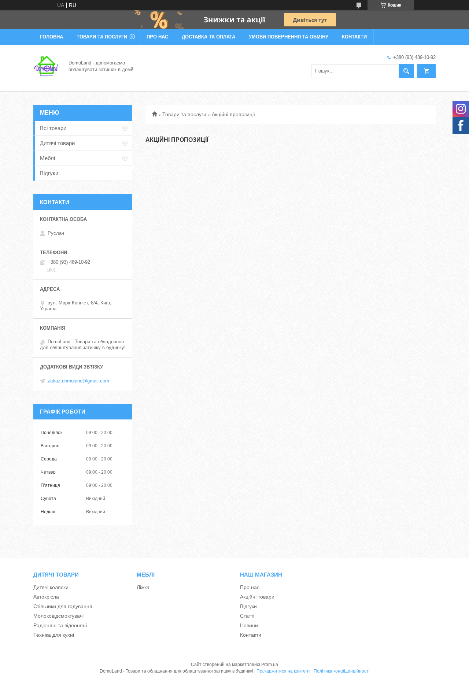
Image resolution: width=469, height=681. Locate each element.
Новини (249, 625)
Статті (247, 616)
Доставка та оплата (208, 37)
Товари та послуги (102, 37)
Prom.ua (269, 664)
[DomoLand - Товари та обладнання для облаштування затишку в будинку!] (46, 66)
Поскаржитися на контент (283, 671)
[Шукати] (406, 71)
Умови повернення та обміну (288, 37)
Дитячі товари (57, 143)
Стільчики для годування (62, 606)
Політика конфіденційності (342, 671)
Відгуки (49, 173)
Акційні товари (257, 597)
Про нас (157, 37)
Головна (51, 37)
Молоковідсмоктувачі (58, 616)
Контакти (354, 37)
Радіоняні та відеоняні (60, 625)
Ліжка (143, 587)
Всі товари (53, 128)
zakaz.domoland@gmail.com (78, 381)
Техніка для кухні (53, 635)
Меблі (47, 158)
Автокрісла (46, 597)
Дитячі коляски (51, 587)
